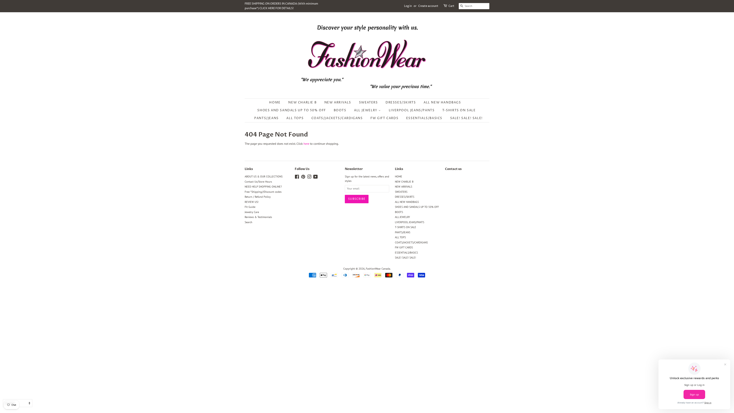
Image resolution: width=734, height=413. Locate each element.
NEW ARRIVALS (337, 102)
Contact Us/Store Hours (258, 181)
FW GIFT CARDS (384, 118)
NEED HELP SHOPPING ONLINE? (263, 186)
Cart (451, 6)
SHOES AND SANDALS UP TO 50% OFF (291, 110)
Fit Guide (250, 207)
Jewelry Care (252, 212)
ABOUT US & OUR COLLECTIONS (264, 176)
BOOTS (340, 110)
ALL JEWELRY (366, 110)
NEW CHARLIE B (302, 102)
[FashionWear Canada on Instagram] (309, 177)
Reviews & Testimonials (258, 217)
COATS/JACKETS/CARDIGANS (337, 118)
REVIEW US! (251, 202)
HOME (274, 102)
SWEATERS (368, 102)
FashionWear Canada (378, 268)
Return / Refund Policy (258, 196)
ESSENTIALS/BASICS (424, 118)
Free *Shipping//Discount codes (263, 191)
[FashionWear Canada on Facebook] (297, 177)
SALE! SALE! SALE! (466, 118)
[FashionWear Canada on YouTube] (315, 177)
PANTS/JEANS (266, 118)
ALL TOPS (295, 118)
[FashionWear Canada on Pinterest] (303, 177)
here (306, 144)
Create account (428, 6)
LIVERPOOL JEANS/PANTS (412, 110)
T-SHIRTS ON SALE (459, 110)
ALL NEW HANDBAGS (442, 102)
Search (248, 222)
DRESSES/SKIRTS (401, 102)
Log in (408, 6)
